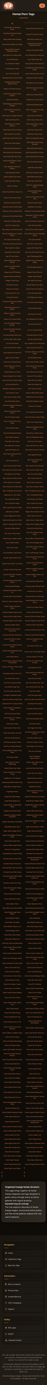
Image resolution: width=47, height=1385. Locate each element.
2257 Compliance (14, 1303)
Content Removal (14, 1297)
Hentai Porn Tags (14, 1259)
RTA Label (12, 1328)
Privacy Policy (13, 1290)
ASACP (10, 1334)
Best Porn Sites (14, 1265)
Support (11, 1309)
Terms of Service (14, 1284)
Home (10, 1253)
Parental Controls (15, 1340)
